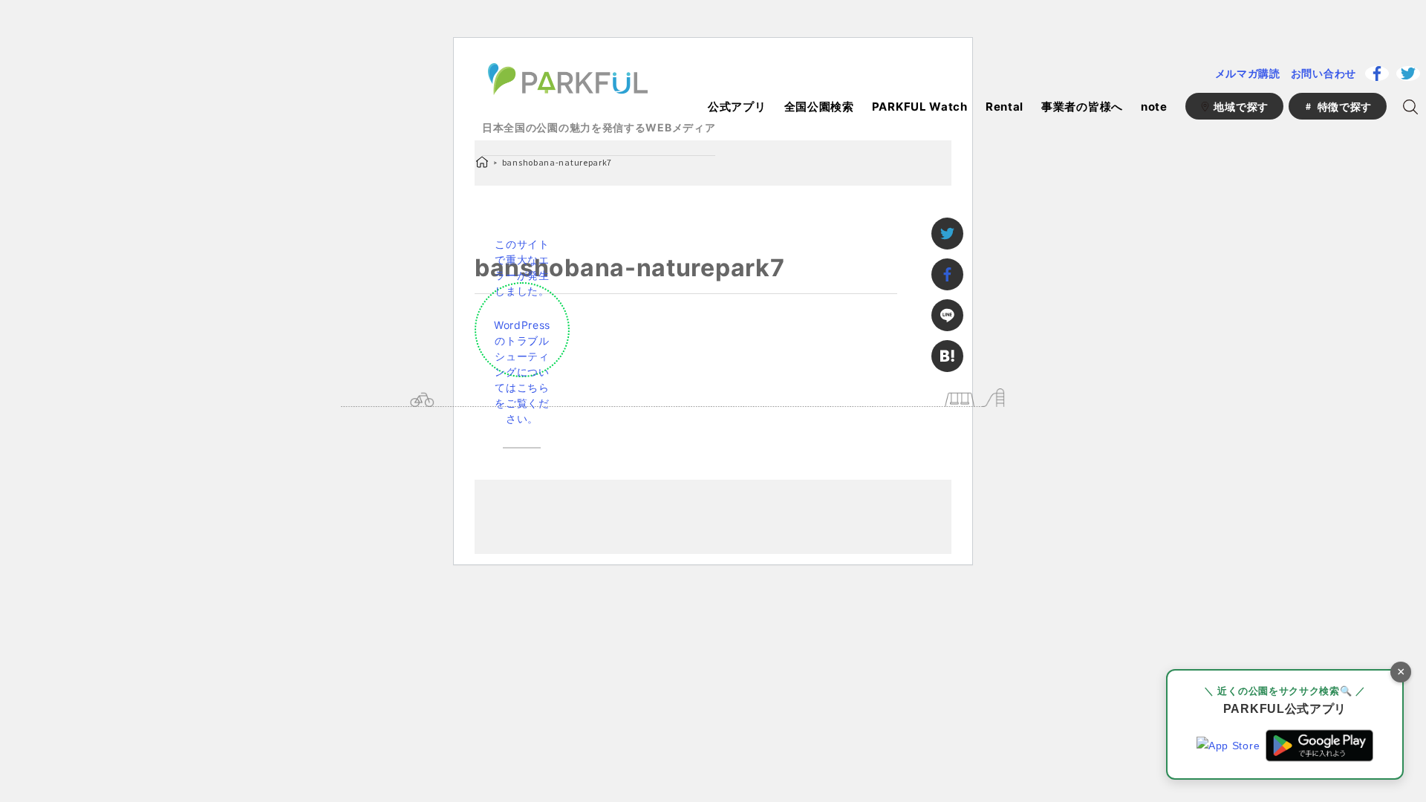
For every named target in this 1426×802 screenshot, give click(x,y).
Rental (1004, 107)
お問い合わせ (1323, 73)
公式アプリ (737, 107)
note (1154, 107)
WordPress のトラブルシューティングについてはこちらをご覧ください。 (522, 372)
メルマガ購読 (1247, 73)
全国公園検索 (819, 107)
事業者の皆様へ (1082, 107)
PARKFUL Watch (920, 107)
